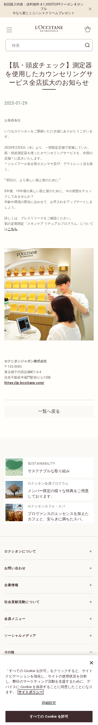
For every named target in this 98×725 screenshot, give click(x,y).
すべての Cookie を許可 (49, 716)
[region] (49, 690)
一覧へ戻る (49, 411)
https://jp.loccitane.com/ (24, 383)
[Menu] (9, 29)
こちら (12, 229)
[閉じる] (91, 663)
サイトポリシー (30, 692)
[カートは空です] (87, 29)
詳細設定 (49, 703)
